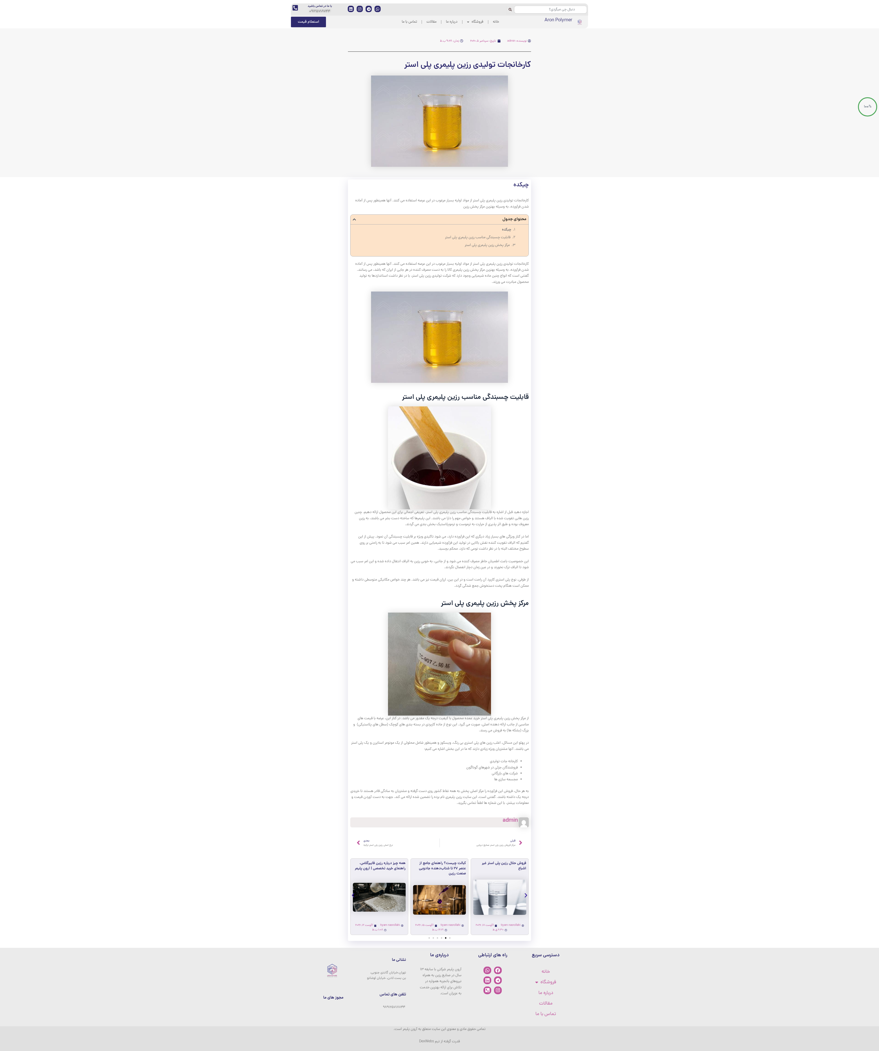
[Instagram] (498, 990)
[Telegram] (498, 980)
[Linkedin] (487, 980)
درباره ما (452, 22)
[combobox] (550, 10)
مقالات (431, 22)
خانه (496, 22)
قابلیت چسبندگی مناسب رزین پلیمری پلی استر (477, 237)
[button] (354, 219)
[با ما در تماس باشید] (295, 8)
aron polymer (558, 20)
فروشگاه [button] (477, 22)
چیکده (506, 229)
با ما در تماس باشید (320, 6)
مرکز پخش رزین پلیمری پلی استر (487, 245)
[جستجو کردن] (510, 10)
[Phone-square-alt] (487, 990)
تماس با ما (409, 22)
